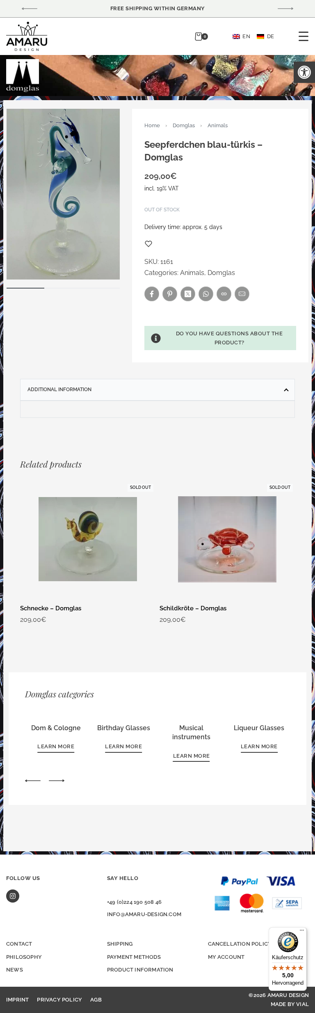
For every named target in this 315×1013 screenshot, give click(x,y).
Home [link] (152, 125)
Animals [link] (218, 125)
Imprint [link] (17, 1000)
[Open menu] (303, 36)
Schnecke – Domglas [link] (50, 608)
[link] (304, 72)
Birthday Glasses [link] (123, 728)
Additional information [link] (59, 389)
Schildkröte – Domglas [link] (193, 608)
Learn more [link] (55, 746)
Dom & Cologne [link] (56, 728)
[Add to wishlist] (148, 244)
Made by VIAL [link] (290, 1004)
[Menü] (302, 932)
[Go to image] (25, 288)
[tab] (157, 389)
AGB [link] (96, 1000)
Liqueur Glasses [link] (259, 728)
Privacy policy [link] (59, 1000)
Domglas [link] (184, 125)
